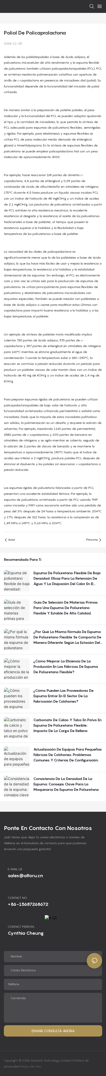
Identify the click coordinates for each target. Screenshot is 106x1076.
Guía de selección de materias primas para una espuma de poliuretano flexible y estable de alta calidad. (65, 607)
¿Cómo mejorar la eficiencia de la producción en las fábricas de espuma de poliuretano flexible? (65, 666)
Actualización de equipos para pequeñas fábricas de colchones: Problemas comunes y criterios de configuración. (67, 754)
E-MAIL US (15, 869)
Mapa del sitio (30, 1066)
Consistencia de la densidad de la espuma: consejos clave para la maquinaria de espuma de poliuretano (66, 784)
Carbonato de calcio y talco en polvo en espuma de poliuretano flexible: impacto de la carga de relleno (67, 725)
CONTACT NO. (17, 898)
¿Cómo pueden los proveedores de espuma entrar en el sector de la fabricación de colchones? (63, 695)
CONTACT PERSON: (21, 927)
